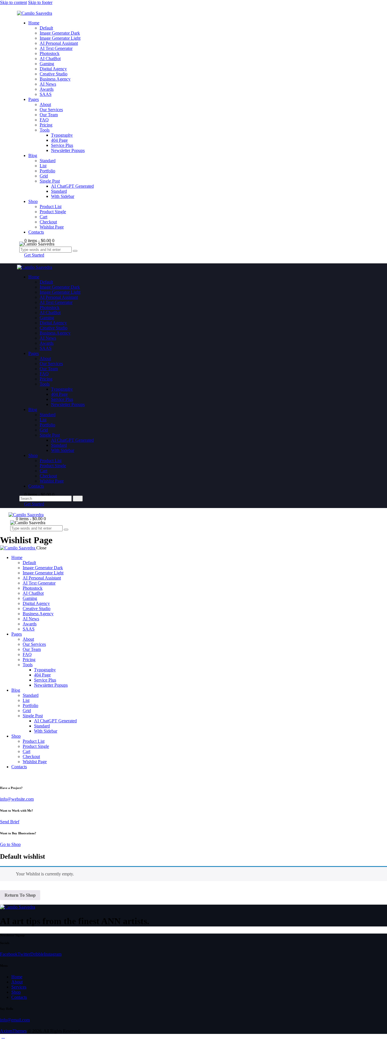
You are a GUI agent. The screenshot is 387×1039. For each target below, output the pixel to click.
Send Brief (9, 821)
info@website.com (17, 799)
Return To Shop (20, 895)
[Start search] (78, 498)
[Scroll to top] (3, 1036)
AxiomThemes (13, 1031)
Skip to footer (40, 2)
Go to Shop (10, 844)
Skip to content (13, 2)
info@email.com (15, 1019)
